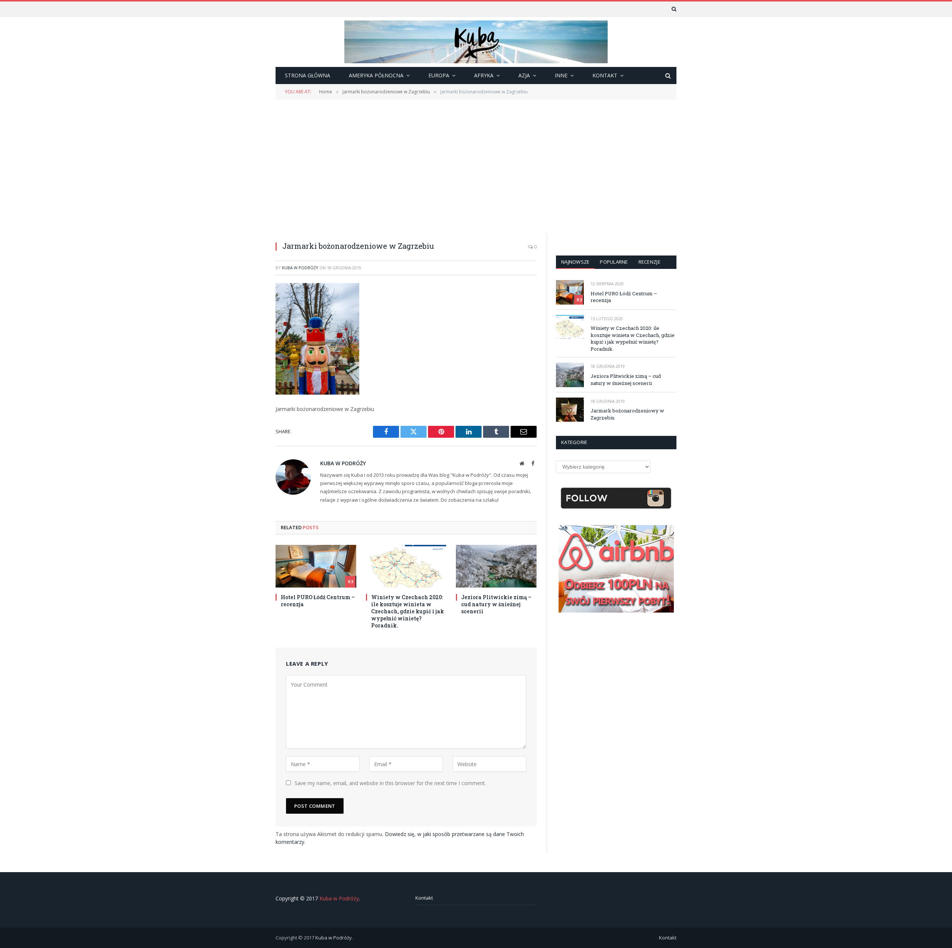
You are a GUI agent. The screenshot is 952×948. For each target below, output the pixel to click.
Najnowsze (575, 261)
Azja (524, 75)
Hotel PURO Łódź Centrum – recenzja (318, 601)
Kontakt (424, 897)
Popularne (614, 261)
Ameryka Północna (376, 75)
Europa (438, 75)
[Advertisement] (476, 166)
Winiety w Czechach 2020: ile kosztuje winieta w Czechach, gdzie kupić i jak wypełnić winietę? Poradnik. (407, 611)
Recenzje (649, 261)
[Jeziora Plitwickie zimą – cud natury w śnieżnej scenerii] (496, 566)
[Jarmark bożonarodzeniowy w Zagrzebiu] (570, 410)
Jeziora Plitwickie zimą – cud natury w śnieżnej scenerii (496, 604)
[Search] (673, 8)
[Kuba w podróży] (476, 42)
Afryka (483, 75)
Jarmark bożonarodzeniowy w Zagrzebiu (627, 414)
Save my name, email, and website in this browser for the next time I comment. (390, 783)
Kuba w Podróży (300, 267)
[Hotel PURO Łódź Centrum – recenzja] (316, 566)
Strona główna (307, 75)
